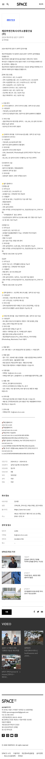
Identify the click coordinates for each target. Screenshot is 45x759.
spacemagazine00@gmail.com (17, 712)
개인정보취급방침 (28, 753)
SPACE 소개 (6, 753)
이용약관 (16, 753)
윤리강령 (39, 753)
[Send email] (42, 612)
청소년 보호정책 (9, 756)
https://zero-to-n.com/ (22, 510)
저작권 (20, 756)
